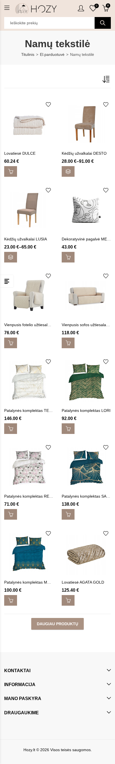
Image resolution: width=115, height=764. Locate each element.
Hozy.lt (29, 750)
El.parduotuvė (52, 54)
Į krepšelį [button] (10, 171)
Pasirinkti (68, 171)
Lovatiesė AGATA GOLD (83, 582)
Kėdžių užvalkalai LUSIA (25, 239)
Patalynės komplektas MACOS (31, 582)
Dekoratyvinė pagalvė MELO (87, 239)
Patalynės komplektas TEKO (29, 410)
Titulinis (27, 54)
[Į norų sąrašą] (48, 104)
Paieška (103, 23)
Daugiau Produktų (57, 624)
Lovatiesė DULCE (19, 153)
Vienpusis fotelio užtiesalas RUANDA (36, 325)
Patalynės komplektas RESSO (30, 496)
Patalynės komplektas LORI (86, 410)
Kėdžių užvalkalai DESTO (84, 153)
